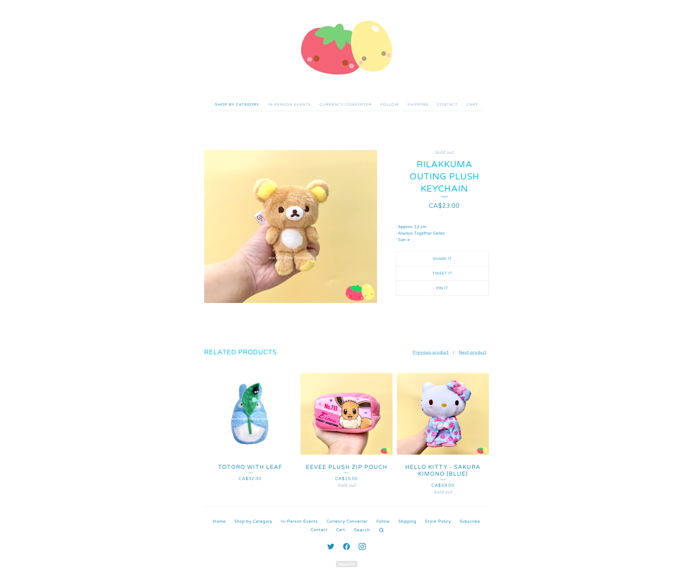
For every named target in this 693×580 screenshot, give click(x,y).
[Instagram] (362, 546)
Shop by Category (237, 104)
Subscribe (470, 521)
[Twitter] (331, 546)
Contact (447, 104)
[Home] (346, 48)
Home (219, 521)
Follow (389, 104)
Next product (473, 352)
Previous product (431, 352)
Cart (472, 104)
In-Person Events (289, 104)
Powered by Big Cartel (346, 564)
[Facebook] (346, 546)
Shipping (417, 104)
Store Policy (438, 521)
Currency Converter (345, 104)
